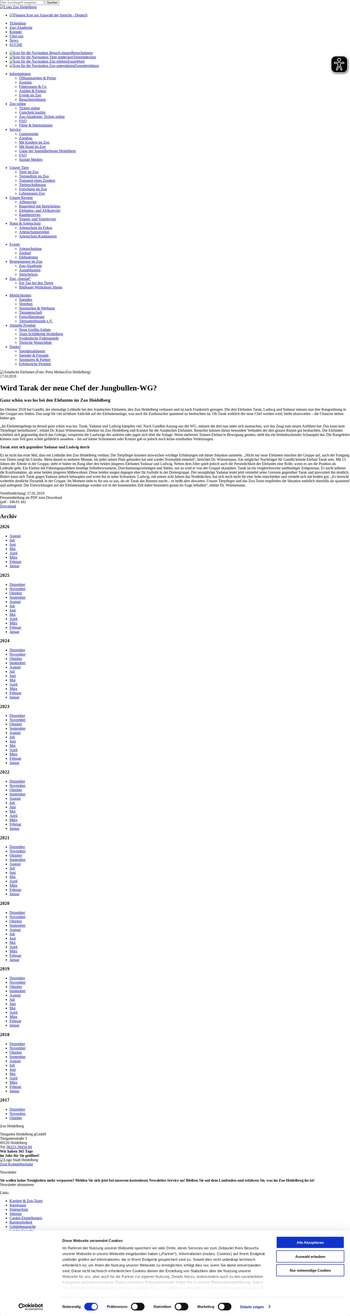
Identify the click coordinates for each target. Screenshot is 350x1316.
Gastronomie (28, 134)
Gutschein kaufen (32, 112)
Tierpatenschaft (30, 312)
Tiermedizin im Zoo (34, 176)
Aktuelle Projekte (23, 325)
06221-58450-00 (19, 1147)
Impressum (18, 1205)
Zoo (76, 61)
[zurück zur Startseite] (18, 7)
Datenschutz (19, 1209)
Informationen (20, 74)
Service (15, 129)
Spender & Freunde (34, 355)
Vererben (26, 304)
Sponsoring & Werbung (37, 308)
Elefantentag (28, 257)
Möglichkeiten (20, 295)
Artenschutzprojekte (34, 232)
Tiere (84, 57)
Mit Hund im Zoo (32, 147)
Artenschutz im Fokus (35, 228)
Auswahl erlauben (310, 1256)
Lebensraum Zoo (32, 193)
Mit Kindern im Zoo (34, 142)
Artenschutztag (30, 249)
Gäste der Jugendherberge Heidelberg (47, 151)
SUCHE (16, 45)
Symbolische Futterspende (39, 338)
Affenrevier (27, 202)
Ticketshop (18, 23)
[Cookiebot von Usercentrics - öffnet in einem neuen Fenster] (31, 1306)
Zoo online (18, 104)
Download (8, 506)
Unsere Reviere (21, 198)
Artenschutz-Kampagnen (38, 236)
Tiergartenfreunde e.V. (36, 321)
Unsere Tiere (19, 168)
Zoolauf (25, 253)
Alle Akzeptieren (310, 1242)
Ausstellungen (29, 270)
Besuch (82, 53)
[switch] (138, 1306)
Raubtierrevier (29, 215)
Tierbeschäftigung (32, 185)
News (14, 40)
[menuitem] (180, 53)
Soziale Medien (30, 159)
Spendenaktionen (32, 351)
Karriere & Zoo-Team (26, 1201)
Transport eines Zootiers (37, 180)
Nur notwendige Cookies (310, 1270)
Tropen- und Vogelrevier (37, 219)
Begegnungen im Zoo (26, 261)
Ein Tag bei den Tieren (36, 283)
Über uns (16, 36)
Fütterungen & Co (32, 87)
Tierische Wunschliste (35, 342)
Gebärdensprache (23, 1227)
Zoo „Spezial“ (20, 279)
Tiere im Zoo (29, 172)
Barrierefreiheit (21, 1222)
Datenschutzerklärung (230, 1282)
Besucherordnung (32, 99)
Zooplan (25, 82)
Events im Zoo (30, 95)
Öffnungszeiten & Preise (37, 78)
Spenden (25, 300)
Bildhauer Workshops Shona (40, 287)
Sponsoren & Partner (34, 360)
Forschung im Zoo (33, 189)
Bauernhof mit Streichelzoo (39, 206)
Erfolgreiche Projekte (35, 364)
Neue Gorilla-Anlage (35, 330)
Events (15, 244)
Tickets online (29, 108)
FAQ (23, 121)
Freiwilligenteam (31, 317)
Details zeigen (252, 1307)
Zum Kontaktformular (16, 1164)
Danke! (15, 347)
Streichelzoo (28, 274)
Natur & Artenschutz (25, 223)
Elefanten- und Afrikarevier (39, 210)
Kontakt (16, 32)
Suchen (52, 2)
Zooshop (25, 138)
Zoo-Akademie (21, 27)
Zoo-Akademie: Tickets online (42, 117)
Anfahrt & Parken (32, 91)
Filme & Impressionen (35, 125)
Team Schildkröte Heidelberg (41, 334)
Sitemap (16, 1214)
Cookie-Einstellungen (26, 1218)
